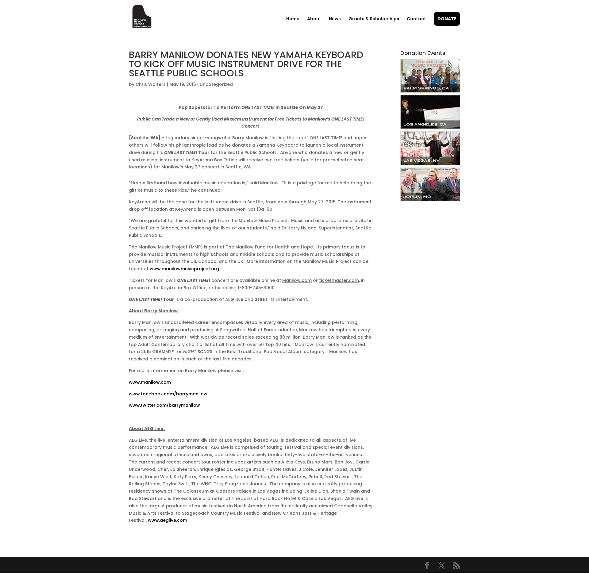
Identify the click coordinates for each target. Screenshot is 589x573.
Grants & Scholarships (373, 19)
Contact (416, 19)
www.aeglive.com (167, 520)
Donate (446, 19)
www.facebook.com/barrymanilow (168, 394)
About (314, 19)
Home (292, 19)
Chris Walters (151, 84)
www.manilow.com (150, 382)
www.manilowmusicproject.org (184, 269)
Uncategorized (216, 84)
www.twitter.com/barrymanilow (164, 405)
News (335, 19)
